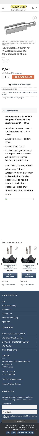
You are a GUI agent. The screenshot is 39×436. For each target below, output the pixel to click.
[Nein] (36, 430)
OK (8, 432)
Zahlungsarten (7, 314)
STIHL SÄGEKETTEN (10, 350)
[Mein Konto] (33, 8)
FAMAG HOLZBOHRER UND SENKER (21, 41)
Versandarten (6, 310)
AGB (3, 302)
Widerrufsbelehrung (9, 305)
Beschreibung (12, 111)
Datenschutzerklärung (10, 318)
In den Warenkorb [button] (10, 275)
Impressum (6, 322)
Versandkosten (17, 73)
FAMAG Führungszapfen (16, 98)
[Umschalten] (4, 110)
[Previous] (1, 268)
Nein (13, 432)
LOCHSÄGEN (7, 346)
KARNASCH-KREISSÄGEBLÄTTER (15, 342)
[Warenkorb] (36, 8)
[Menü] (3, 7)
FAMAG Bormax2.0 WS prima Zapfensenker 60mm (10, 267)
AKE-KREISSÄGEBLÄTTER (12, 338)
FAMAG (4, 41)
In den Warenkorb (23, 77)
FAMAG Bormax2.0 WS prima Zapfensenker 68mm (29, 267)
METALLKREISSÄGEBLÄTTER (13, 334)
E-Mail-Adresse (7, 404)
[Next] (38, 268)
